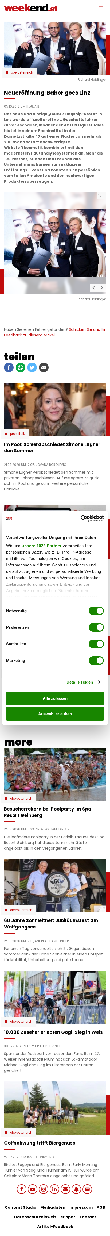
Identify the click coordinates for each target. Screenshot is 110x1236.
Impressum (81, 1207)
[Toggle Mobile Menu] (102, 7)
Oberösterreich (22, 72)
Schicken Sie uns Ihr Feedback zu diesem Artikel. (54, 332)
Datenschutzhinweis (35, 1217)
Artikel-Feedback (55, 1226)
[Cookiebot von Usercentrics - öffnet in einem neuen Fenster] (80, 518)
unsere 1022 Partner (42, 545)
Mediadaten (52, 1207)
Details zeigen (79, 682)
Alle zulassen (55, 698)
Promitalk (17, 434)
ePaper (67, 1217)
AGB (101, 1207)
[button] (94, 288)
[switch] (96, 627)
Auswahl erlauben (55, 714)
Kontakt (87, 1217)
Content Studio (20, 1207)
